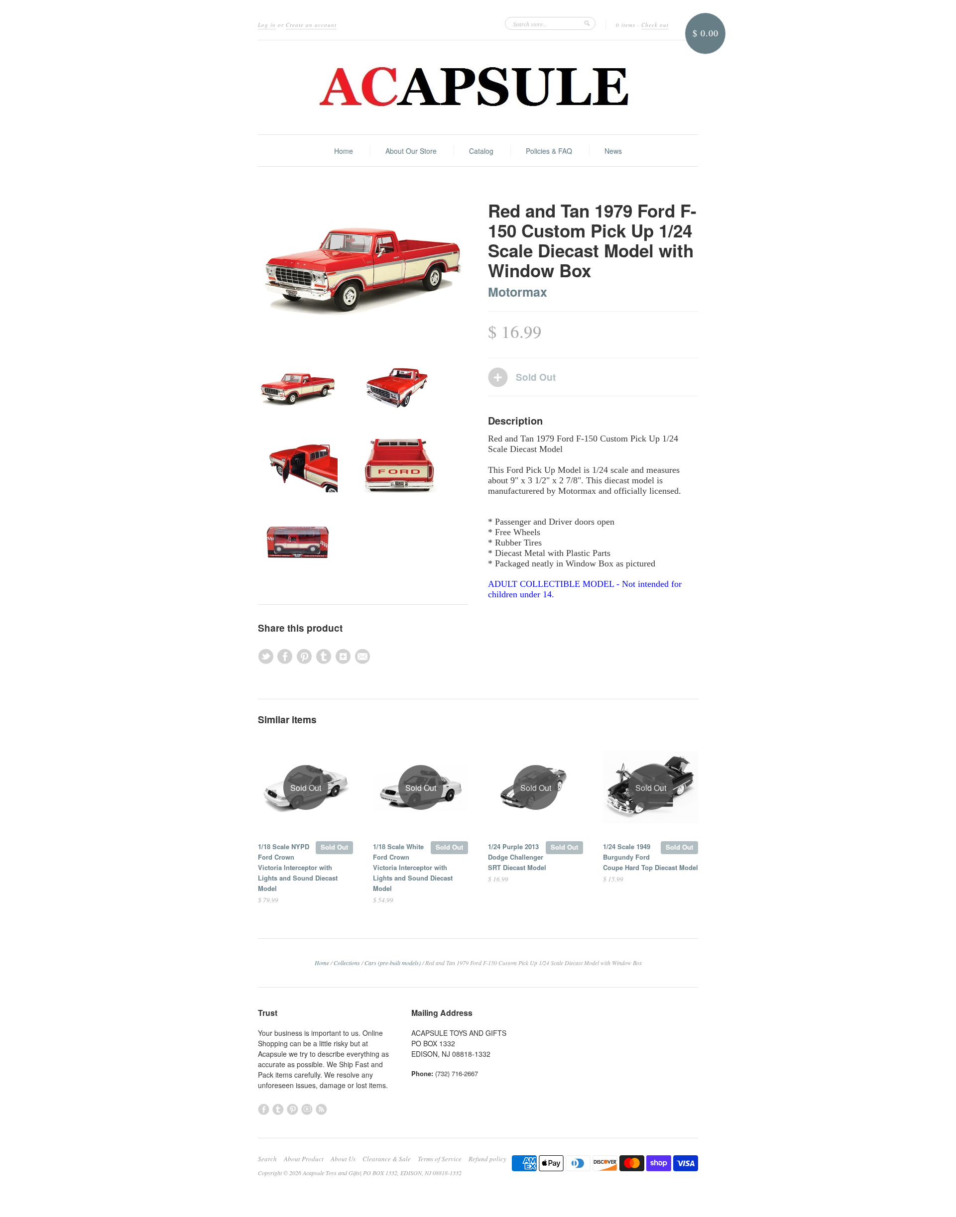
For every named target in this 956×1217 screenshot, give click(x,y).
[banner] (478, 87)
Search (267, 1158)
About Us (343, 1158)
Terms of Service (440, 1158)
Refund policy (487, 1158)
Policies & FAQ (549, 151)
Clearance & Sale (386, 1158)
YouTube (307, 1109)
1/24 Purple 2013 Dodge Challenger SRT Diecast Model (517, 857)
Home (343, 151)
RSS (321, 1109)
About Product (304, 1158)
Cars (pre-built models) (392, 963)
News (613, 151)
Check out (655, 24)
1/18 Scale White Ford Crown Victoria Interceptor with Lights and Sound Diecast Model (413, 867)
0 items (625, 24)
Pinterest (292, 1109)
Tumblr (278, 1109)
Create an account (311, 24)
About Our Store (411, 151)
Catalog (481, 151)
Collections (347, 963)
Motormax (517, 292)
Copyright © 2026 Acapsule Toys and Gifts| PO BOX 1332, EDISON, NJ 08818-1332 (360, 1173)
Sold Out (334, 847)
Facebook (263, 1109)
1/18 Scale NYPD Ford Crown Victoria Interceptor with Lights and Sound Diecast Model (298, 867)
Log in (267, 24)
